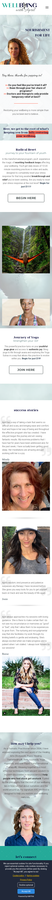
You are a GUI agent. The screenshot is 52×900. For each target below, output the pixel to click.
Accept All (26, 891)
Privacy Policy (26, 880)
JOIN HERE (26, 370)
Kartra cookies (33, 876)
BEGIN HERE (26, 198)
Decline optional (26, 885)
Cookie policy (19, 876)
